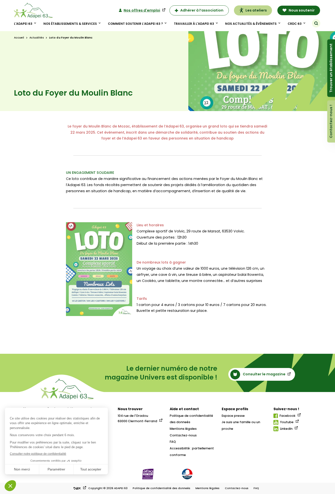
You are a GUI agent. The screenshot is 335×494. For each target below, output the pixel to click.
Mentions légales (183, 429)
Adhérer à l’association (201, 10)
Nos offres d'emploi (142, 10)
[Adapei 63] (33, 10)
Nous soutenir (302, 10)
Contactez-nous (183, 435)
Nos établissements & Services (70, 24)
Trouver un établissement (330, 68)
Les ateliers (256, 10)
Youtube (287, 422)
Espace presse (233, 416)
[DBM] (79, 488)
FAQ (173, 442)
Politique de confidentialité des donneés (161, 488)
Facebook (288, 416)
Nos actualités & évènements (251, 24)
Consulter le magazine (264, 374)
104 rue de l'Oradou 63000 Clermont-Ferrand (137, 418)
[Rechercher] (316, 23)
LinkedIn (286, 429)
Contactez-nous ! (330, 121)
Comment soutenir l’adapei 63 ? (135, 24)
